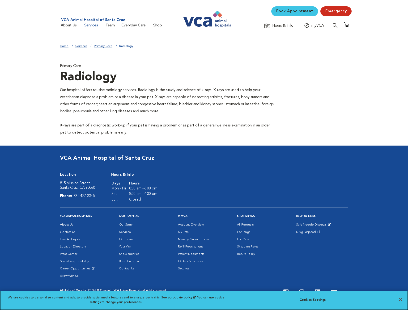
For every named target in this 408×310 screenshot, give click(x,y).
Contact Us (67, 232)
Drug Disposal (308, 233)
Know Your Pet (129, 254)
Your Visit (125, 246)
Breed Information (131, 261)
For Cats (243, 239)
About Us (69, 25)
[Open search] (336, 25)
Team (110, 25)
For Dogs (243, 232)
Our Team (126, 239)
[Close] (400, 299)
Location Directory (73, 246)
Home (64, 46)
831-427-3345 (84, 196)
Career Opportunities (76, 269)
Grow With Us (69, 275)
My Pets (183, 232)
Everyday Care (133, 25)
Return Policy (246, 254)
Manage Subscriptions (193, 239)
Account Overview (191, 224)
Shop (157, 25)
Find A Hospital (70, 239)
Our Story (125, 224)
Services (91, 25)
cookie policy (184, 297)
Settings (183, 268)
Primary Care (103, 46)
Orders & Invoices (190, 261)
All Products (245, 224)
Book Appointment (294, 11)
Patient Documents (191, 254)
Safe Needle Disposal (312, 225)
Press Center (68, 254)
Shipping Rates (247, 246)
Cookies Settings (313, 300)
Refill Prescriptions (190, 246)
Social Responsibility (74, 261)
